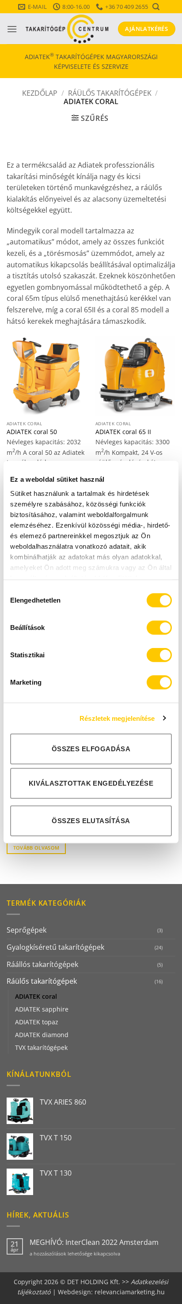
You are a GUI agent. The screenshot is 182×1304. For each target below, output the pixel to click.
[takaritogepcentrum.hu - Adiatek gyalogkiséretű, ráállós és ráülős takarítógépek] (67, 29)
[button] (155, 6)
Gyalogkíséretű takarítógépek (55, 947)
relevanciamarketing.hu (130, 1292)
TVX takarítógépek (41, 1047)
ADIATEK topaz (36, 1022)
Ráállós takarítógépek (42, 964)
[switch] (159, 628)
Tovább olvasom (36, 847)
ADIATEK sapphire (41, 1009)
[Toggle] (170, 930)
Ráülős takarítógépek (110, 93)
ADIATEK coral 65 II (123, 432)
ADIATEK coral (36, 996)
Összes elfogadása (91, 749)
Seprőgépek (26, 930)
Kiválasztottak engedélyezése (91, 783)
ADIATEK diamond (41, 1034)
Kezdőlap (39, 93)
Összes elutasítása (91, 820)
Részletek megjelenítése (117, 718)
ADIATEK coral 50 (32, 432)
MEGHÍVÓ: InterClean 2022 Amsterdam (94, 1242)
